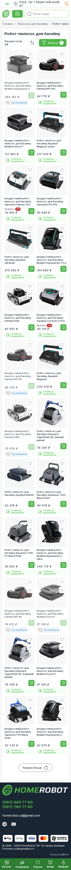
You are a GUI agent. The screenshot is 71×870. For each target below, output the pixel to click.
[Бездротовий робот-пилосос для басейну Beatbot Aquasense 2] (52, 725)
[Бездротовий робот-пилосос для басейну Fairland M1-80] (19, 605)
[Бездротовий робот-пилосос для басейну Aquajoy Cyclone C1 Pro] (52, 310)
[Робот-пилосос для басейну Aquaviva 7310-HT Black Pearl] (19, 546)
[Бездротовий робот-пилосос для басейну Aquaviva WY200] (52, 193)
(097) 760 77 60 (17, 806)
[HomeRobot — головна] (6, 14)
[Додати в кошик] (31, 95)
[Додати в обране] (30, 54)
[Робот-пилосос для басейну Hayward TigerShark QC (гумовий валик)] (19, 664)
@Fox (65, 854)
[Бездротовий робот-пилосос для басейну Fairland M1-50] (19, 368)
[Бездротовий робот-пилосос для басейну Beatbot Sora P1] (52, 605)
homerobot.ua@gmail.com (21, 815)
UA (7, 3)
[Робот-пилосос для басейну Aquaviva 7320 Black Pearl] (52, 487)
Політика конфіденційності (18, 848)
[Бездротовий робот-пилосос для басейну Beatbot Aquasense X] (19, 77)
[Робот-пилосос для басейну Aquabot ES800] (19, 487)
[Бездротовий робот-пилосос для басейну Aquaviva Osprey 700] (19, 193)
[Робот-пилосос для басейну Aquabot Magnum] (52, 368)
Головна (7, 23)
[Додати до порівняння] (30, 62)
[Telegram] (4, 824)
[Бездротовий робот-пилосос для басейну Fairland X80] (19, 427)
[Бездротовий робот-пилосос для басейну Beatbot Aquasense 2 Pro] (52, 252)
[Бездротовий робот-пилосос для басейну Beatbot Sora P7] (19, 135)
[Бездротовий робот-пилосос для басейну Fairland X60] (19, 310)
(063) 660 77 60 (17, 802)
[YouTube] (13, 824)
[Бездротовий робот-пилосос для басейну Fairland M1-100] (52, 77)
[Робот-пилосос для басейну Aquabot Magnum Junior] (52, 135)
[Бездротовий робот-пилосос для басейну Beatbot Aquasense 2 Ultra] (52, 546)
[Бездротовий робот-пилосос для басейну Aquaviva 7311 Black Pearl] (19, 725)
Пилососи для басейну (33, 23)
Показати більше (32, 767)
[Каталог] (17, 14)
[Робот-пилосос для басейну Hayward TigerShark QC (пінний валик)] (52, 427)
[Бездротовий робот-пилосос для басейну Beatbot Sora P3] (52, 664)
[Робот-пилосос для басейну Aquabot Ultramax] (19, 252)
